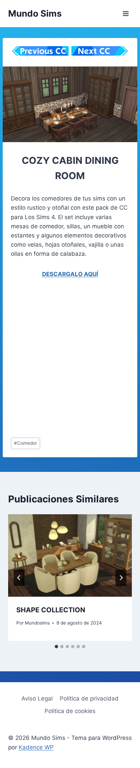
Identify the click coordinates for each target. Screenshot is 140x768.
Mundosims (37, 623)
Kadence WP (36, 747)
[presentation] (70, 555)
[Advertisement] (70, 359)
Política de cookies (70, 711)
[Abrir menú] (125, 13)
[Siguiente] (121, 578)
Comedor (25, 443)
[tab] (56, 646)
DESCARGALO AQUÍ (70, 274)
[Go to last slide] (19, 578)
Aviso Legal (37, 698)
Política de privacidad (89, 698)
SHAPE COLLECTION (50, 610)
